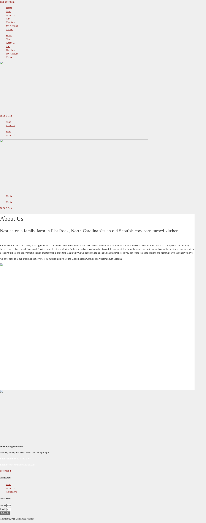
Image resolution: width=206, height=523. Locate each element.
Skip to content (7, 1)
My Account (12, 26)
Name (3, 505)
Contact (9, 29)
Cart (8, 18)
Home (9, 7)
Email (3, 509)
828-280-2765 (24, 458)
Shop (8, 11)
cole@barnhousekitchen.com (21, 464)
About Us (10, 15)
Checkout (10, 22)
